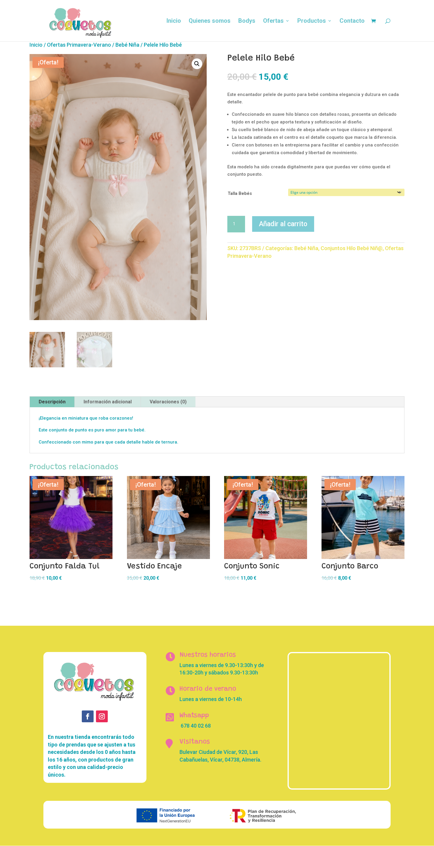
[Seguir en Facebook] (88, 716)
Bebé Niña (127, 45)
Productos (311, 21)
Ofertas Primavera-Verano (79, 45)
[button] (197, 63)
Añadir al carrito (283, 224)
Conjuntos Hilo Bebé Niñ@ (352, 248)
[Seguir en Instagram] (102, 716)
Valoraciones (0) (168, 402)
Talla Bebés (240, 193)
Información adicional (108, 402)
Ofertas (273, 21)
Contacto (352, 21)
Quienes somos (210, 21)
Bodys (246, 21)
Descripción (52, 402)
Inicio (174, 21)
